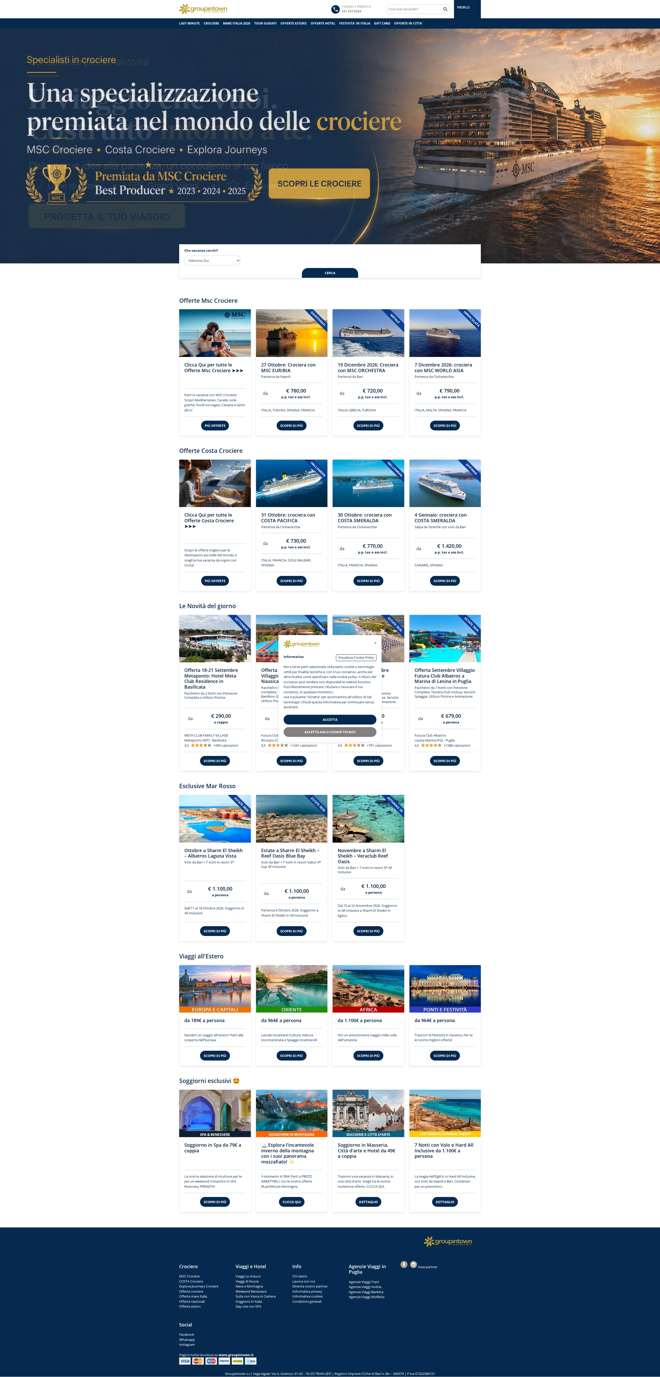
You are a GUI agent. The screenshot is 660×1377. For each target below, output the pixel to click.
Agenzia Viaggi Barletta (366, 1292)
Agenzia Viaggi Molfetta (366, 1297)
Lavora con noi (303, 1282)
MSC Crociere (189, 1276)
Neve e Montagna (249, 1286)
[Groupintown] (203, 9)
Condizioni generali (306, 1302)
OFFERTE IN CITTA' (408, 23)
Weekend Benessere (251, 1292)
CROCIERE (211, 23)
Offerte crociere (191, 1292)
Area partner (427, 1267)
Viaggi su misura (248, 1276)
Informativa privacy (307, 1292)
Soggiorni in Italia (249, 1302)
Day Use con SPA (248, 1307)
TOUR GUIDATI (265, 23)
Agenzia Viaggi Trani (364, 1282)
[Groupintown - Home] (448, 1242)
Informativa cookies (307, 1296)
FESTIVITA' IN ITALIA (354, 23)
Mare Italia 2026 (236, 23)
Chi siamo (299, 1276)
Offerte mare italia (193, 1296)
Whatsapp (187, 1340)
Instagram (187, 1345)
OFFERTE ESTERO (293, 23)
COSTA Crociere (191, 1282)
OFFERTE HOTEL (323, 23)
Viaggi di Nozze (247, 1282)
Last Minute (189, 23)
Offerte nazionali (192, 1302)
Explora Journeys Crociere (198, 1286)
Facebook (186, 1335)
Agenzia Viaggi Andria (365, 1287)
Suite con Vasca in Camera (256, 1296)
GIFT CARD (382, 23)
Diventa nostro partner (310, 1286)
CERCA (330, 273)
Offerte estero (190, 1307)
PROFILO (463, 7)
